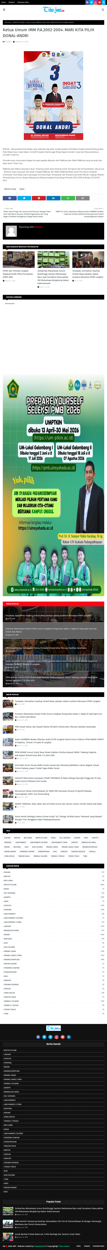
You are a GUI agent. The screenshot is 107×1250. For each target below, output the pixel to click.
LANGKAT (74, 842)
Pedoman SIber (98, 1246)
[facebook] (87, 2)
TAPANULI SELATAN (40, 856)
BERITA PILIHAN (19, 22)
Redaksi (12, 2)
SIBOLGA (92, 852)
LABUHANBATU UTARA (59, 842)
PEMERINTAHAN (43, 852)
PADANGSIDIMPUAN (89, 847)
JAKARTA (77, 838)
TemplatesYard (40, 1246)
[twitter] (91, 2)
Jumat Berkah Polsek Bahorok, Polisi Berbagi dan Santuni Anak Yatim (47, 1234)
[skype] (104, 2)
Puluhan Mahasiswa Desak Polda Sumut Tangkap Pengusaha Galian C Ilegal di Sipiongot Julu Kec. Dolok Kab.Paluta (51, 630)
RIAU (55, 852)
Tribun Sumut (64, 1246)
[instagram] (96, 2)
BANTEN (17, 838)
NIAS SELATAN (37, 847)
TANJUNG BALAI (24, 856)
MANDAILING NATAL (89, 842)
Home (3, 2)
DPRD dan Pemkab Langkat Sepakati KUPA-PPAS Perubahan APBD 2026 (18, 274)
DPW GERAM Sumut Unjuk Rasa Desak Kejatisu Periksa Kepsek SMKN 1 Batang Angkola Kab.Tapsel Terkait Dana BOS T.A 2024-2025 (52, 679)
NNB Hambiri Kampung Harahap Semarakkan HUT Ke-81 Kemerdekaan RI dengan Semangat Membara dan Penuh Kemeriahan (58, 1223)
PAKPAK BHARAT (10, 852)
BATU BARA (28, 838)
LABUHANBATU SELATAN (39, 842)
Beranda (8, 22)
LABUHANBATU (20, 842)
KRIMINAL (8, 842)
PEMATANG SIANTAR (27, 852)
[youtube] (63, 1037)
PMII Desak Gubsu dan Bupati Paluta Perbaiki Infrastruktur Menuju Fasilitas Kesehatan (46, 648)
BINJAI (22, 189)
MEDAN (7, 847)
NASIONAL (17, 847)
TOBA (85, 856)
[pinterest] (100, 2)
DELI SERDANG (64, 838)
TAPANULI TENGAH (58, 856)
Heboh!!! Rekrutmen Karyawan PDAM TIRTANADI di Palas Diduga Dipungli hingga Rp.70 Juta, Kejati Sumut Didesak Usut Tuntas (58, 780)
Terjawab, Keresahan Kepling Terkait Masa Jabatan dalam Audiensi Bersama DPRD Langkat (87, 274)
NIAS (26, 847)
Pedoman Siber (23, 2)
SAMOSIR (64, 852)
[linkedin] (69, 1037)
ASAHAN (7, 838)
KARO (86, 838)
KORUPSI (95, 838)
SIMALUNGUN (9, 856)
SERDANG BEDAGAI (78, 852)
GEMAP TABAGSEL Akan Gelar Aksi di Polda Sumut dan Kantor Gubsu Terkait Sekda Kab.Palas (58, 804)
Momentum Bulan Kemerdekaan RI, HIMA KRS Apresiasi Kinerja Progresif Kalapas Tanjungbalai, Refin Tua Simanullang (53, 792)
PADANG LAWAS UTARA (70, 847)
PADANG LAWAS (52, 847)
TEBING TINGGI (73, 856)
